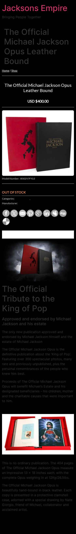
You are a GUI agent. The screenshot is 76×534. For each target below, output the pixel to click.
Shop (14, 70)
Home (5, 70)
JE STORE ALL (22, 198)
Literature (36, 198)
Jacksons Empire (34, 8)
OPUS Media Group (28, 203)
